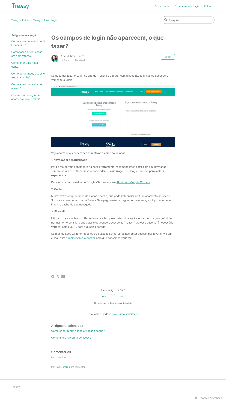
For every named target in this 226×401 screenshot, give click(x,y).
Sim (104, 296)
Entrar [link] (207, 6)
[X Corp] (58, 276)
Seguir (168, 56)
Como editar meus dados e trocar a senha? (28, 75)
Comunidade (162, 6)
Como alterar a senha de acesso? (26, 86)
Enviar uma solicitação (187, 6)
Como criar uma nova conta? (24, 64)
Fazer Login (50, 20)
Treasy (15, 20)
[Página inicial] (20, 6)
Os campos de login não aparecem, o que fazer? (26, 97)
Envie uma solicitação (125, 314)
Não (122, 296)
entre (66, 366)
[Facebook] (52, 276)
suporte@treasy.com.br (80, 238)
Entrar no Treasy (31, 20)
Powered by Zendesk (211, 397)
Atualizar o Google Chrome (133, 182)
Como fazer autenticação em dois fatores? (26, 54)
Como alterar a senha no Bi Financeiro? (28, 43)
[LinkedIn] (63, 276)
